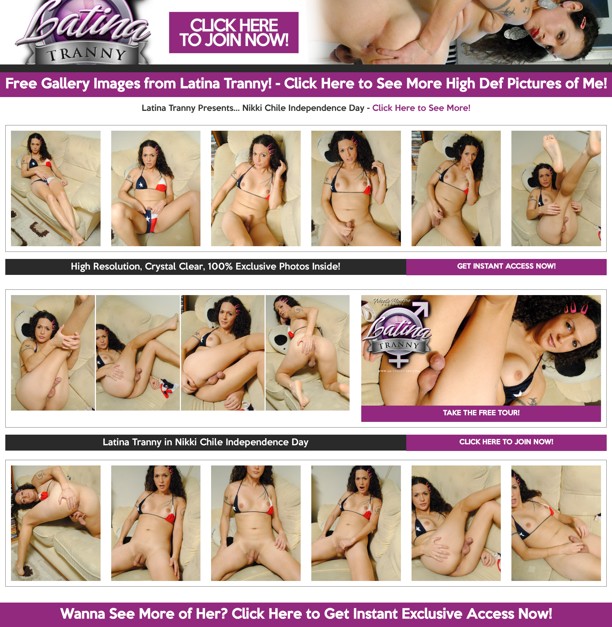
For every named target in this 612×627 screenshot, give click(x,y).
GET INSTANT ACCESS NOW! (506, 267)
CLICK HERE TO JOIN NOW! (506, 442)
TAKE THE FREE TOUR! (481, 413)
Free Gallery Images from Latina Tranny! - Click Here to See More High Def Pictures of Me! (306, 84)
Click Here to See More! (421, 108)
